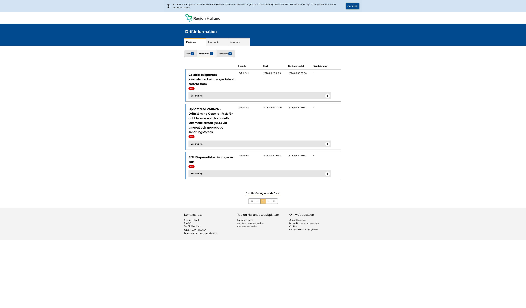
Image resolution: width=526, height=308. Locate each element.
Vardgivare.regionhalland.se (250, 223)
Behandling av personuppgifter (304, 223)
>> (274, 201)
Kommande (213, 42)
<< (252, 201)
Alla (188, 53)
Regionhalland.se (245, 220)
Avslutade (235, 42)
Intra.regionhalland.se (247, 226)
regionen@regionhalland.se (204, 233)
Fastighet (223, 53)
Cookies (293, 226)
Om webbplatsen (297, 220)
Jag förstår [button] (353, 6)
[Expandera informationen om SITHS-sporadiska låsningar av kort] (327, 173)
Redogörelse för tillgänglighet (303, 229)
